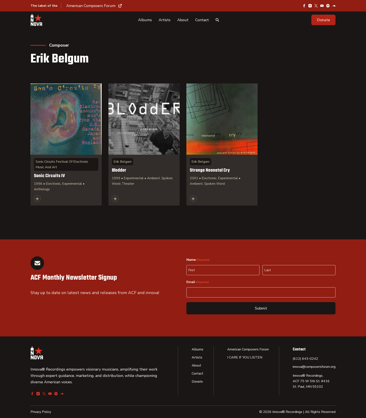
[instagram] (310, 5)
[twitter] (316, 5)
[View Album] (66, 144)
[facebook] (304, 5)
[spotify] (328, 5)
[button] (323, 20)
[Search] (217, 20)
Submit (261, 308)
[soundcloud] (334, 5)
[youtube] (322, 5)
